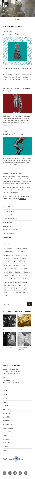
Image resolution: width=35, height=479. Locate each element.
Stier (5, 292)
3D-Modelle (6, 215)
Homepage (22, 199)
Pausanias (7, 285)
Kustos (24, 275)
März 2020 (6, 450)
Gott (5, 272)
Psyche (6, 289)
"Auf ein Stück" (7, 211)
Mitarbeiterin (8, 282)
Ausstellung (7, 262)
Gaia (5, 268)
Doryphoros (15, 265)
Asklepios (16, 258)
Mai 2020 (6, 443)
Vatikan (18, 292)
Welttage (6, 237)
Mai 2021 (5, 402)
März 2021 (6, 409)
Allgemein (6, 226)
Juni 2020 (6, 439)
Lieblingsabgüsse (8, 233)
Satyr (17, 289)
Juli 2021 (5, 395)
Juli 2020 (5, 435)
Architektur (7, 258)
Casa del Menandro (20, 262)
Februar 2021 (7, 413)
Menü (18, 19)
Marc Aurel (14, 279)
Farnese (24, 265)
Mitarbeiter (23, 279)
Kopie (12, 275)
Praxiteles (22, 285)
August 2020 (7, 432)
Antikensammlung (9, 252)
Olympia (24, 282)
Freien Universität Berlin (22, 183)
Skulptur (24, 289)
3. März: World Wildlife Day (13, 34)
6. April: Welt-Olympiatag (13, 134)
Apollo (26, 255)
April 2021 (6, 406)
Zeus (5, 296)
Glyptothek (23, 268)
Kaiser (6, 275)
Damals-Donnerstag (9, 230)
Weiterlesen (27, 79)
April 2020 (6, 446)
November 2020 (8, 421)
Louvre (6, 279)
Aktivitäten (6, 222)
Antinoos (21, 252)
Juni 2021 (6, 398)
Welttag (25, 292)
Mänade (17, 282)
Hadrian (17, 272)
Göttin (11, 272)
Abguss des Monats (9, 218)
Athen (24, 258)
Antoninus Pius (8, 255)
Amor (25, 248)
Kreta (18, 275)
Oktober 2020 (7, 424)
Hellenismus (27, 272)
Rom (12, 289)
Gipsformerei (13, 268)
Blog (6, 10)
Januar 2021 (6, 417)
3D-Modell (17, 248)
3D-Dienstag (8, 248)
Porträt (14, 285)
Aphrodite (19, 255)
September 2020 (8, 428)
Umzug (11, 292)
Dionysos (7, 265)
